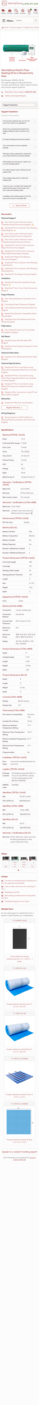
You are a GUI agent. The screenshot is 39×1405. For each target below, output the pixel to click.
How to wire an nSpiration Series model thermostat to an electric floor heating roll (15, 864)
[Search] (35, 20)
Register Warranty (13, 407)
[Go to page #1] (18, 870)
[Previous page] (6, 863)
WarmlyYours (15, 3)
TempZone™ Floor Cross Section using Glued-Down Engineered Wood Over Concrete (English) (18, 369)
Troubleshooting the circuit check (16, 901)
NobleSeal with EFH (12, 892)
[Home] (5, 4)
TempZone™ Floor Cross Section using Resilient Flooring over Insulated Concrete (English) (17, 386)
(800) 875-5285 (31, 3)
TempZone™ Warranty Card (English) (18, 403)
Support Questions (10, 105)
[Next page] (33, 863)
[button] (16, 11)
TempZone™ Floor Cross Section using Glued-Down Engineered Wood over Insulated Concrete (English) (18, 378)
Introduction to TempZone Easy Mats (24, 864)
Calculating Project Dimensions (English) (20, 304)
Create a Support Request (24, 1158)
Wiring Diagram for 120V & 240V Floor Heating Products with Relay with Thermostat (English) (18, 419)
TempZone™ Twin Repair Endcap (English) (20, 274)
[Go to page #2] (21, 870)
